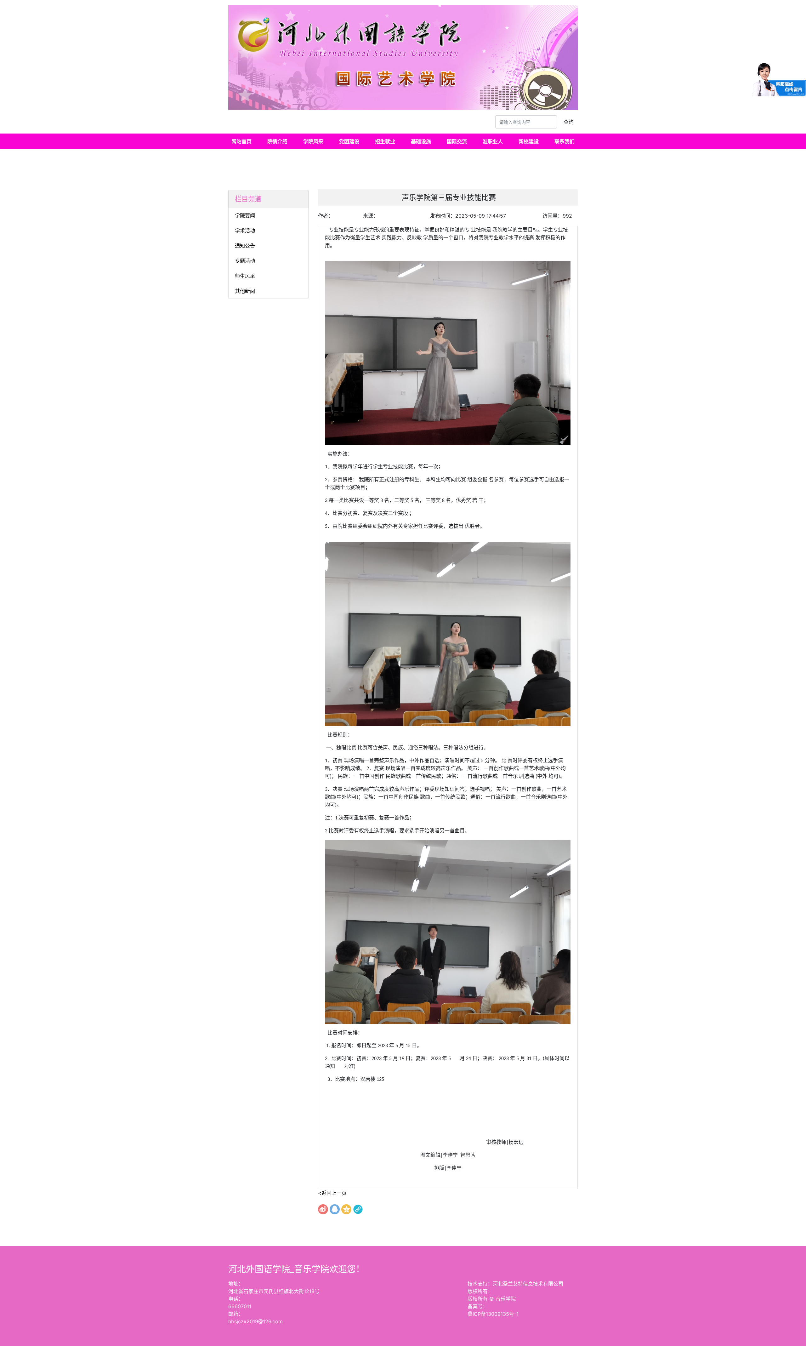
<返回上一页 (332, 1193)
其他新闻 (245, 291)
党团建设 (349, 141)
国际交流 (457, 141)
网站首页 (241, 141)
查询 (569, 122)
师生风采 (245, 276)
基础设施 (421, 141)
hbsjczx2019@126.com (255, 1321)
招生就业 (385, 141)
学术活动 (245, 230)
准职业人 (493, 141)
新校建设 (529, 141)
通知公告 (245, 245)
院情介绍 (277, 141)
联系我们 (564, 141)
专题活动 (245, 261)
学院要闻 (245, 215)
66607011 (239, 1306)
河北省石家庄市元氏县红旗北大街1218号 (274, 1291)
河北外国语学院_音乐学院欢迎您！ (296, 1269)
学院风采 (313, 141)
